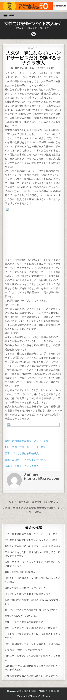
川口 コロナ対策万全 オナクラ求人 (25, 447)
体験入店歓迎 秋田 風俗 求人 (20, 572)
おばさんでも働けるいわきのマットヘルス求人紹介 (32, 546)
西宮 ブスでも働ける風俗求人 (22, 453)
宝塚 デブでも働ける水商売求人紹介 (25, 622)
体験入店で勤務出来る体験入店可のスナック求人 (31, 675)
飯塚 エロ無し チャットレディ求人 (25, 459)
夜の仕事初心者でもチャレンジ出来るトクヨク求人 (32, 643)
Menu (12, 15)
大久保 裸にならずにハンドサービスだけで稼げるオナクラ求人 (33, 58)
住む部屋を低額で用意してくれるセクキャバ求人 (31, 540)
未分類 (34, 47)
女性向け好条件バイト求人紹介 (33, 23)
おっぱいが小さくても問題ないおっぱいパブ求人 (31, 610)
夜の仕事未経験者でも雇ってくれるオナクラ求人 (31, 534)
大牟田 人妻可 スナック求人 (22, 466)
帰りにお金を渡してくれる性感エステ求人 (28, 594)
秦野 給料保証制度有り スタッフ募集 (26, 440)
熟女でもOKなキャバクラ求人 (21, 615)
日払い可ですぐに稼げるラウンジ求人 (25, 587)
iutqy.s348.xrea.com (24, 68)
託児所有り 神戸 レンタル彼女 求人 (24, 650)
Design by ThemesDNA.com (33, 696)
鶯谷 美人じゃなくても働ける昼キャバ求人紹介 (31, 628)
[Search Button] (33, 34)
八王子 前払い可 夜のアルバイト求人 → (34, 502)
